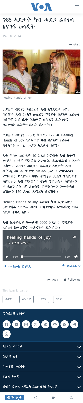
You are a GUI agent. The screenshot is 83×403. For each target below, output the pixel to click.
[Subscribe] (55, 324)
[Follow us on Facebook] (7, 324)
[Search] (71, 397)
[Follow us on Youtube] (16, 324)
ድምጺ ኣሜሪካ (20, 243)
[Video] (53, 397)
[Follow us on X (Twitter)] (35, 324)
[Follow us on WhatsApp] (7, 334)
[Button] (74, 44)
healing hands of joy (29, 237)
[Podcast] (45, 324)
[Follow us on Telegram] (74, 324)
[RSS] (64, 324)
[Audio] (35, 397)
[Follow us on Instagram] (26, 324)
